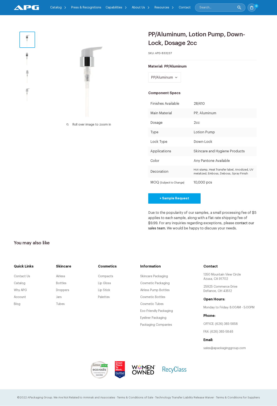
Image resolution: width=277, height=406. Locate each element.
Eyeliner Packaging (153, 317)
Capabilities (114, 7)
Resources (162, 7)
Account (20, 297)
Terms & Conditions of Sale (135, 397)
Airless (60, 276)
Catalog (56, 7)
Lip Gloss (104, 283)
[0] (260, 6)
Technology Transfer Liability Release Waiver (184, 397)
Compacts (105, 276)
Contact (185, 7)
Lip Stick (104, 290)
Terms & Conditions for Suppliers (238, 397)
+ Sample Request (174, 198)
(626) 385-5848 (221, 331)
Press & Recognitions (86, 7)
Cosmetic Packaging (155, 283)
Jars (59, 297)
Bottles (61, 283)
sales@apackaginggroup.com (224, 348)
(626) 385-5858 (226, 323)
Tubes (60, 304)
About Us (138, 7)
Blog (17, 304)
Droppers (62, 290)
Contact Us (22, 276)
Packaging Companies (156, 324)
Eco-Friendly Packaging (156, 311)
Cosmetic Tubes (152, 304)
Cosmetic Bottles (152, 297)
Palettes (104, 297)
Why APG (20, 290)
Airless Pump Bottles (155, 290)
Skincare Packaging (154, 276)
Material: (167, 66)
